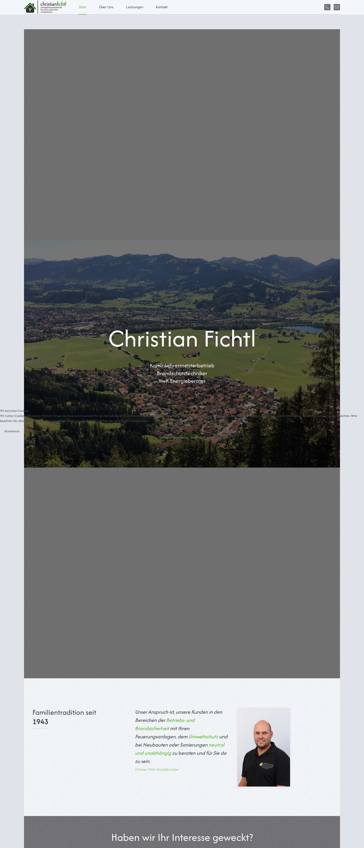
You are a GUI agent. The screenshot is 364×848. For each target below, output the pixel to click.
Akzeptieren (12, 431)
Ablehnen (35, 431)
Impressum (198, 437)
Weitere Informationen (174, 437)
